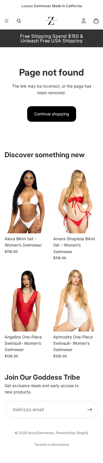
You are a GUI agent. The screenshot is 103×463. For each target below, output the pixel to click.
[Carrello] (96, 21)
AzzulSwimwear (41, 433)
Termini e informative (51, 444)
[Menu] (6, 20)
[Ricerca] (19, 21)
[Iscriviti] (90, 410)
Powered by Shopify (72, 433)
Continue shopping (51, 113)
